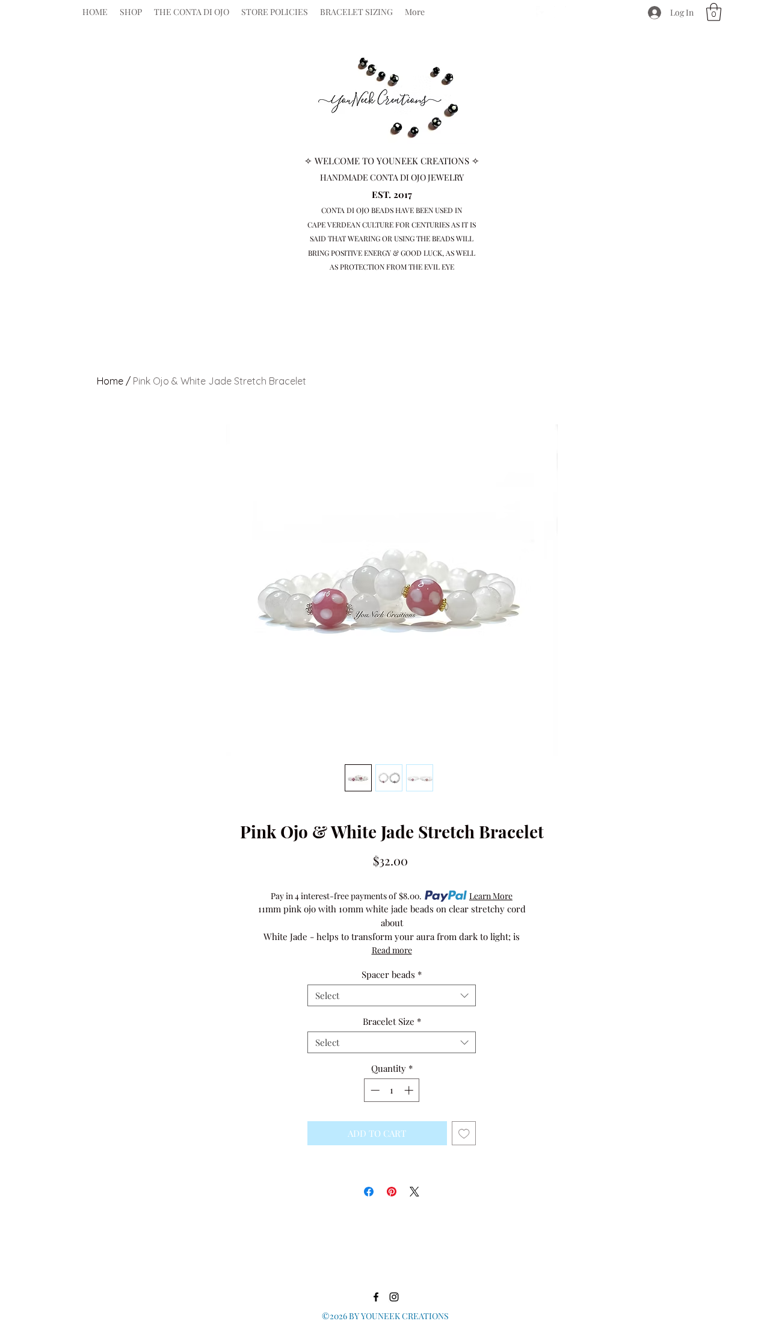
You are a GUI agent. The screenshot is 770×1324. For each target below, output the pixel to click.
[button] (713, 12)
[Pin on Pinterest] (391, 1191)
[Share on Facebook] (369, 1191)
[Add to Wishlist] (464, 1133)
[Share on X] (414, 1191)
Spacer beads (392, 974)
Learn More (491, 896)
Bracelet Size (392, 1021)
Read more (392, 950)
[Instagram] (560, 12)
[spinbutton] (392, 1090)
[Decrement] (374, 1090)
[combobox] (391, 995)
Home (110, 381)
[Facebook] (542, 12)
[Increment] (410, 1090)
